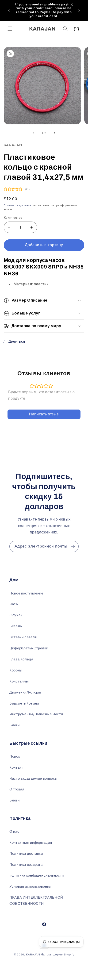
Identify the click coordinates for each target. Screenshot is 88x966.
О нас (14, 831)
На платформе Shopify (57, 954)
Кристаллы (19, 681)
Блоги (14, 725)
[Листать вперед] (55, 133)
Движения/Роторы (25, 692)
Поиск (14, 756)
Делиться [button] (16, 341)
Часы (14, 604)
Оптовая (16, 789)
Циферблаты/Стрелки (28, 648)
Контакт (16, 767)
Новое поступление (26, 593)
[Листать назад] (33, 133)
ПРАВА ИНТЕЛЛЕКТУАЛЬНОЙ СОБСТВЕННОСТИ (36, 900)
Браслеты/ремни (24, 703)
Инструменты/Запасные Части (36, 714)
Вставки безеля (23, 637)
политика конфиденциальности (36, 875)
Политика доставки (26, 853)
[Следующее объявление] (79, 10)
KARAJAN (33, 954)
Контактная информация (30, 842)
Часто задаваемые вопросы (33, 778)
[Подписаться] (73, 546)
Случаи (16, 615)
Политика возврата (26, 864)
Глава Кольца (21, 659)
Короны (16, 670)
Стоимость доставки (17, 205)
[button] (9, 28)
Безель (15, 626)
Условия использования (30, 886)
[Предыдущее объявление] (9, 10)
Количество (13, 217)
